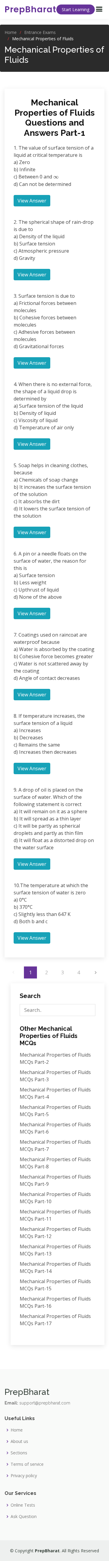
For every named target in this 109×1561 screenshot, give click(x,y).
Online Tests (23, 1505)
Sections (19, 1453)
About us (19, 1441)
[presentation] (55, 177)
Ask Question (24, 1516)
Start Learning (75, 9)
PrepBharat (30, 9)
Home (11, 32)
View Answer (32, 200)
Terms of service (27, 1464)
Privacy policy (24, 1476)
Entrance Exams (40, 32)
